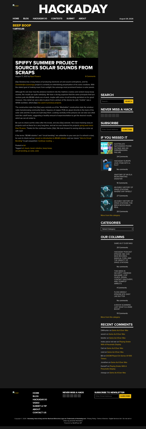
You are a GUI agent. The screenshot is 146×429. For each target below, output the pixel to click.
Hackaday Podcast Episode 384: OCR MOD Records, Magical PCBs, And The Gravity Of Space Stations (123, 257)
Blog (26, 18)
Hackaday (73, 9)
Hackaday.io (40, 18)
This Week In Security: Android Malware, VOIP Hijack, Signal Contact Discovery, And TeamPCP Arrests (123, 277)
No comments (122, 169)
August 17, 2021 (21, 76)
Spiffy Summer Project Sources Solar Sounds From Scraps (54, 68)
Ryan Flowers (35, 76)
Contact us (117, 115)
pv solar (31, 151)
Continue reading (46, 141)
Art (24, 145)
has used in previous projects (49, 103)
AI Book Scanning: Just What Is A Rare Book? (123, 307)
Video (36, 403)
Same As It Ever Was (123, 243)
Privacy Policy (91, 418)
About (82, 18)
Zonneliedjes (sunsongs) (25, 84)
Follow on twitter (106, 115)
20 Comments (122, 211)
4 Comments (121, 288)
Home (16, 18)
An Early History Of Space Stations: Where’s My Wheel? (123, 189)
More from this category (110, 215)
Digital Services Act (115, 418)
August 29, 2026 (126, 19)
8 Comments (90, 76)
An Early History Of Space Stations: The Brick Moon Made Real (123, 204)
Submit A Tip (40, 406)
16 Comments (122, 183)
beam (27, 148)
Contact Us (39, 412)
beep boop (47, 148)
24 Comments (122, 156)
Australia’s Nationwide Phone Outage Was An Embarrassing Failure (123, 148)
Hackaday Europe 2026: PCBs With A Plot (122, 163)
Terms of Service (102, 418)
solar (37, 151)
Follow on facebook (102, 115)
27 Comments (122, 196)
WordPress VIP (77, 423)
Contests (56, 18)
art (23, 148)
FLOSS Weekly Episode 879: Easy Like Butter (122, 294)
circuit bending (21, 151)
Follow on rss (113, 115)
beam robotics (36, 148)
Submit (71, 18)
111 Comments (122, 313)
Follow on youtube (109, 115)
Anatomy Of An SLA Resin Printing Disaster (123, 177)
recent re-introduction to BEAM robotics (51, 138)
